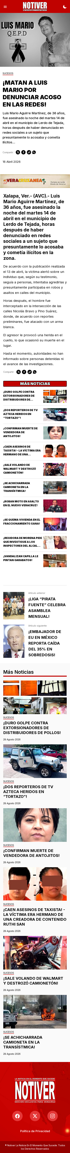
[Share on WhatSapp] (34, 152)
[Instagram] (52, 1116)
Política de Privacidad (35, 1131)
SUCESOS (8, 73)
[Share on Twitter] (17, 152)
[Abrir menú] (5, 6)
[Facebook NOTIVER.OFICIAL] (17, 1116)
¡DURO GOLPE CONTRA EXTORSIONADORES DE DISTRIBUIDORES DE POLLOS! (32, 728)
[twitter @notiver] (35, 1116)
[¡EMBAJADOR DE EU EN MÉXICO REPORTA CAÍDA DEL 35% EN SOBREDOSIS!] (13, 641)
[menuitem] (35, 1131)
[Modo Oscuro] (65, 6)
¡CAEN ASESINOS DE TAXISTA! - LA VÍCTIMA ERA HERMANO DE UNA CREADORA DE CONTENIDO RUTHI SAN (22, 454)
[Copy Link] (29, 152)
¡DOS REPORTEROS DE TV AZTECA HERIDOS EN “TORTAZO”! (20, 413)
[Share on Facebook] (23, 152)
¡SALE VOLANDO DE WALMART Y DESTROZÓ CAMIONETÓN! (19, 468)
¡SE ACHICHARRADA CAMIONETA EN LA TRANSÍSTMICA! (16, 487)
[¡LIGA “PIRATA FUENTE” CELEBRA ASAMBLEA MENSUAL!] (13, 605)
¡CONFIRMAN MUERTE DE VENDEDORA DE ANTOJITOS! (20, 432)
